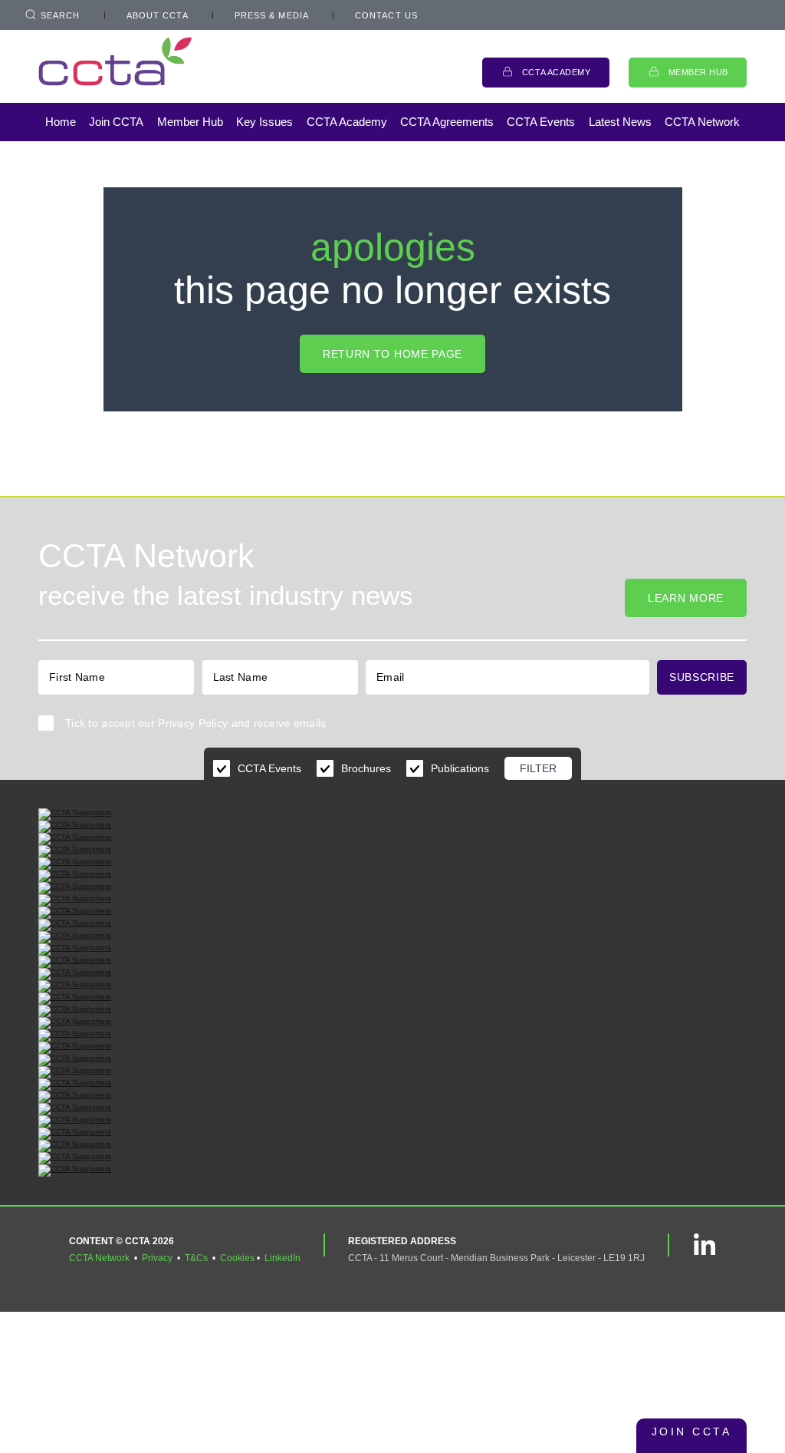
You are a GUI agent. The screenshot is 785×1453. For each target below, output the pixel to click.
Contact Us (386, 15)
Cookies (237, 1258)
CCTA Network (702, 121)
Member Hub (698, 72)
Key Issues (264, 121)
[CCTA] (115, 61)
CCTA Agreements (447, 121)
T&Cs (196, 1258)
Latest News (620, 121)
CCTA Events (541, 121)
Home (60, 121)
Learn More (686, 598)
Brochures (366, 768)
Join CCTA (116, 121)
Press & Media (272, 15)
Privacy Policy (193, 723)
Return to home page (392, 354)
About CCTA (157, 15)
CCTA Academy (556, 72)
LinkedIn (282, 1258)
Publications (460, 768)
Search (60, 15)
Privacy (157, 1258)
